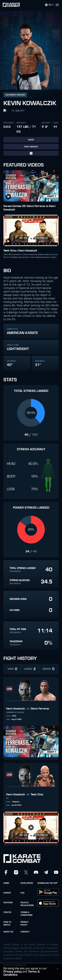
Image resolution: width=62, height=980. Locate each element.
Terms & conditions (26, 913)
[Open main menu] (58, 5)
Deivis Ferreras (40, 708)
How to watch (7, 923)
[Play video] (8, 196)
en (50, 5)
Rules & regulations (27, 903)
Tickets (7, 912)
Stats (31, 140)
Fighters (8, 902)
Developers (26, 883)
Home (6, 883)
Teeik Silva (37, 794)
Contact (24, 932)
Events (7, 893)
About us (8, 932)
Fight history (31, 147)
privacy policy (24, 923)
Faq (22, 893)
